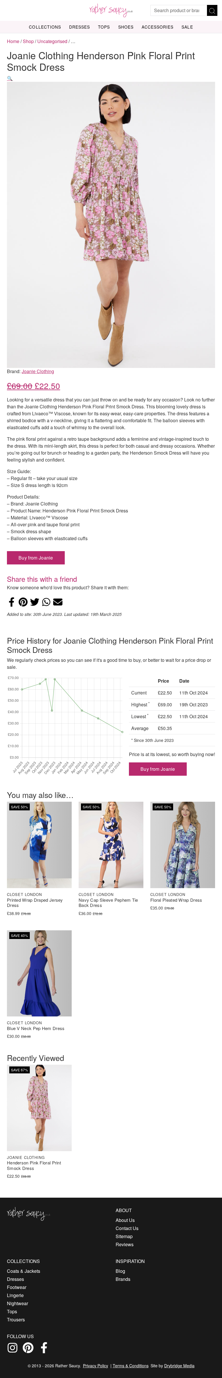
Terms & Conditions (131, 1365)
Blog (120, 1271)
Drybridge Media (179, 1365)
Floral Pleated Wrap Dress (176, 900)
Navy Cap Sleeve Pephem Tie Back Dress (108, 902)
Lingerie (15, 1295)
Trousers (16, 1319)
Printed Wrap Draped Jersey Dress (35, 902)
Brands (123, 1279)
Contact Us (127, 1228)
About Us (125, 1220)
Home (13, 41)
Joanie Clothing (38, 371)
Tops (104, 27)
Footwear (16, 1287)
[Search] (212, 10)
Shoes (126, 27)
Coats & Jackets (23, 1271)
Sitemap (124, 1236)
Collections (45, 27)
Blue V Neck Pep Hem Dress (36, 1028)
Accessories (158, 27)
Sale (187, 27)
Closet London (24, 894)
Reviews (125, 1244)
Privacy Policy (95, 1365)
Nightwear (17, 1303)
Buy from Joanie (35, 557)
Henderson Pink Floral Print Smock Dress (34, 1165)
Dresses (79, 27)
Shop (28, 41)
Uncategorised (52, 41)
